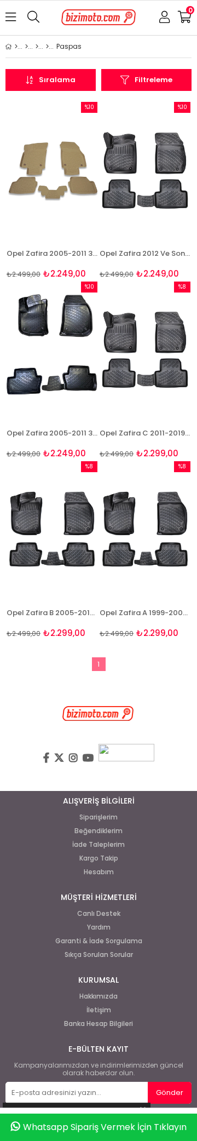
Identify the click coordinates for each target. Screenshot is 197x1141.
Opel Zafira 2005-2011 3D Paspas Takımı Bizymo (52, 433)
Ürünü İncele (69, 190)
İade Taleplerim (98, 844)
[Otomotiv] (26, 47)
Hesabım (99, 872)
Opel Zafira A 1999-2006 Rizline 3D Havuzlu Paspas (145, 612)
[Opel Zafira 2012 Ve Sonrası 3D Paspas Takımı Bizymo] (145, 170)
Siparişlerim (98, 817)
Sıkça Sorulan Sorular (99, 955)
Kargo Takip (98, 858)
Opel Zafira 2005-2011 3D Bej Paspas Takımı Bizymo (52, 253)
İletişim (98, 1010)
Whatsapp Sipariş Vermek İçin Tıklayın (105, 1127)
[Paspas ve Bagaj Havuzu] (47, 47)
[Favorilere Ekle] (52, 190)
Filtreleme (153, 79)
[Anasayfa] (16, 47)
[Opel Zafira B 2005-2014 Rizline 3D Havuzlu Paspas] (52, 529)
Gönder (169, 1092)
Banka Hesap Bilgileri (98, 1024)
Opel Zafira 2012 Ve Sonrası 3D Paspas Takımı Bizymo (145, 253)
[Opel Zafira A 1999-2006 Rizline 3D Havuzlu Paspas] (145, 529)
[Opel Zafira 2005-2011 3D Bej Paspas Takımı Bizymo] (52, 170)
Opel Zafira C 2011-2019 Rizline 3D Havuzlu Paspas (145, 433)
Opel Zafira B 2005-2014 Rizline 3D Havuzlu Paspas (52, 612)
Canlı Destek (98, 914)
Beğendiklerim (98, 831)
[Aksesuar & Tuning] (37, 47)
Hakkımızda (98, 996)
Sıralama (57, 79)
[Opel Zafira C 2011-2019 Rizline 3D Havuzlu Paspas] (145, 350)
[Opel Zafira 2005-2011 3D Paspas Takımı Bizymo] (52, 350)
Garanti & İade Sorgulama (98, 941)
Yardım (99, 927)
